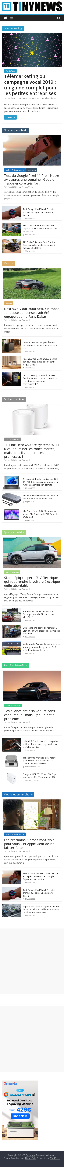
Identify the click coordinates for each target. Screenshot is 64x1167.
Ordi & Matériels (12, 439)
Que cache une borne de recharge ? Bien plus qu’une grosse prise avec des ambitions (41, 630)
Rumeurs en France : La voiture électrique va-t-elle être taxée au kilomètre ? (38, 614)
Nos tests (32, 170)
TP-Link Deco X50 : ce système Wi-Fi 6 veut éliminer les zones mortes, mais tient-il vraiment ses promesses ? (31, 450)
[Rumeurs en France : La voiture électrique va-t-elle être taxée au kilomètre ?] (11, 610)
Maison (9, 303)
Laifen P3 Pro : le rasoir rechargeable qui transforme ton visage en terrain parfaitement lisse (40, 744)
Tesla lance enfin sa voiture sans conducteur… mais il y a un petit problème (29, 715)
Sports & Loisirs (12, 572)
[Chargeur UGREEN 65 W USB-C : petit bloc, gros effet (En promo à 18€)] (11, 772)
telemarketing (50, 98)
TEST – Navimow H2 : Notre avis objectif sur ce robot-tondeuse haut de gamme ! (40, 228)
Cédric (25, 98)
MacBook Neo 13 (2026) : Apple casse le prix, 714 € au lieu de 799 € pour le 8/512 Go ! (41, 514)
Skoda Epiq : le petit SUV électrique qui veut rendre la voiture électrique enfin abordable (32, 581)
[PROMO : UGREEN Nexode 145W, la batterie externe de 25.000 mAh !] (11, 494)
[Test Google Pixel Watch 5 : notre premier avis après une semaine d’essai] (11, 207)
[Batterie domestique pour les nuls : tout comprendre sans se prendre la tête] (11, 341)
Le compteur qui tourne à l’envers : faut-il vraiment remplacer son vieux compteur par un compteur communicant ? (40, 379)
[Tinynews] (5, 18)
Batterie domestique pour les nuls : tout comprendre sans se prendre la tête (40, 345)
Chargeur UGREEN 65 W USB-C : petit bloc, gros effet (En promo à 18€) (41, 776)
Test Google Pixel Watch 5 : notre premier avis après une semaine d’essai (39, 212)
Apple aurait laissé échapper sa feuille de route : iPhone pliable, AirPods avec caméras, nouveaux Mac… (41, 909)
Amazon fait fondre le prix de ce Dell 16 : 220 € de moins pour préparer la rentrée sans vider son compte (40, 482)
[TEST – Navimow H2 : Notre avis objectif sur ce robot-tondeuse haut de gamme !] (11, 224)
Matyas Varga (27, 187)
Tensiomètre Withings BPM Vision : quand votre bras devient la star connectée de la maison (39, 760)
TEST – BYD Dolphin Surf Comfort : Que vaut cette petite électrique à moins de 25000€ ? (40, 245)
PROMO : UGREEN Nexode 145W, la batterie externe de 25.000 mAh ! (40, 497)
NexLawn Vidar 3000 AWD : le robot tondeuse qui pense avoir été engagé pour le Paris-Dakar (31, 312)
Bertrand (26, 320)
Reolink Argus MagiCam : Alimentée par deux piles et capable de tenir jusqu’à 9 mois (40, 361)
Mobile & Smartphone (15, 170)
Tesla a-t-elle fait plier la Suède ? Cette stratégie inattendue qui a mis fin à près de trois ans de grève (41, 647)
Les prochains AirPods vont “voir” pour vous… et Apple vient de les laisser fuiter (29, 844)
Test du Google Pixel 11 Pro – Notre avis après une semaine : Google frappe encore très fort (31, 179)
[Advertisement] (32, 961)
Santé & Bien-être (13, 705)
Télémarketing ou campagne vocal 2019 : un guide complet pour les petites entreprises (30, 84)
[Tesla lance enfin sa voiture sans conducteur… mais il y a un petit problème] (32, 672)
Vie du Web (10, 71)
